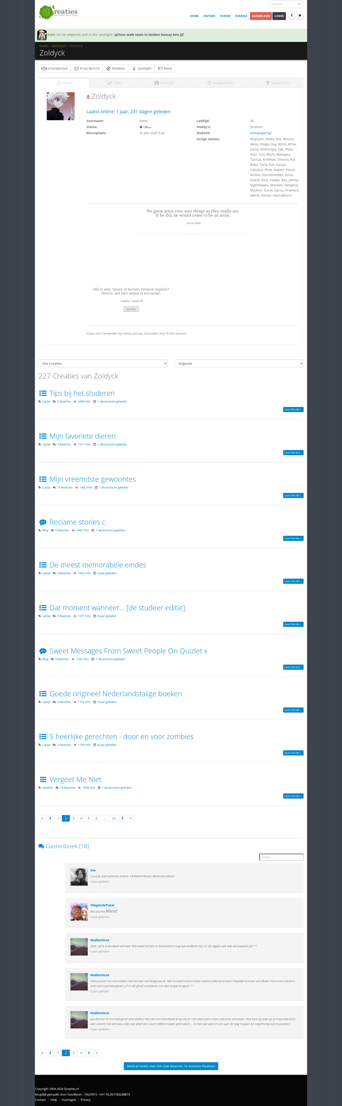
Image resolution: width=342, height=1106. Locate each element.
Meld (167, 68)
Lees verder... (293, 409)
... (104, 818)
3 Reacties (64, 573)
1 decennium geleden (112, 401)
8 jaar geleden (107, 616)
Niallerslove (99, 940)
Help (53, 1100)
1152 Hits (84, 702)
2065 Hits (84, 401)
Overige (241, 16)
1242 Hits (82, 659)
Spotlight (144, 68)
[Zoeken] (299, 3)
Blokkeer (118, 68)
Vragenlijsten (222, 83)
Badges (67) (280, 83)
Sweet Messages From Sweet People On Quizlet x (128, 650)
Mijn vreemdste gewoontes (92, 479)
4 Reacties (64, 444)
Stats (117, 83)
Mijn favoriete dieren (82, 436)
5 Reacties (64, 401)
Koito (51, 34)
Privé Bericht (89, 68)
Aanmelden (261, 16)
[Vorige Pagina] (50, 818)
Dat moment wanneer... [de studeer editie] (116, 607)
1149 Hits (84, 745)
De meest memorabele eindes (97, 565)
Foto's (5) (166, 83)
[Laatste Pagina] (130, 818)
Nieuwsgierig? (261, 133)
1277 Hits (84, 616)
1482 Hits (86, 487)
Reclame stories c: (77, 522)
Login (279, 16)
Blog (45, 530)
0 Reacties (62, 530)
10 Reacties (65, 487)
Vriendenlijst (57, 68)
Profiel (66, 83)
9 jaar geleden (107, 573)
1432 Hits (84, 573)
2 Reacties (64, 745)
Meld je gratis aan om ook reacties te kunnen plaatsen (171, 1066)
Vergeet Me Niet (74, 779)
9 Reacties (64, 616)
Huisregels (69, 1100)
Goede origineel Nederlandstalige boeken (115, 693)
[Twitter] (299, 15)
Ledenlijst (59, 46)
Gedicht (47, 788)
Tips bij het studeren (81, 393)
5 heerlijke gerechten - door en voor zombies (121, 736)
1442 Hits (82, 530)
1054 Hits (88, 788)
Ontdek (209, 16)
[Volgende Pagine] (122, 818)
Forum (225, 16)
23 (114, 818)
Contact (40, 1100)
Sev (93, 870)
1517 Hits (84, 444)
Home (194, 16)
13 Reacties (67, 788)
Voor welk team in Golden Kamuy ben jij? (151, 34)
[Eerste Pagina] (42, 818)
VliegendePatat (102, 905)
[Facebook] (291, 15)
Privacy (86, 1100)
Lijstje (46, 401)
